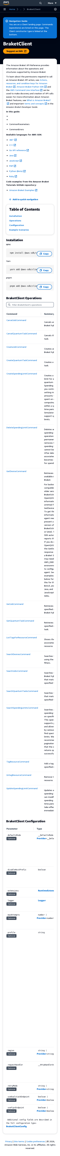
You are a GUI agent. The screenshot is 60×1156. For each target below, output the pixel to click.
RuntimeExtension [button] (47, 890)
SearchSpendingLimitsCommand (22, 707)
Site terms (19, 1141)
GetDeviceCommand (16, 471)
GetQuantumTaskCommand (20, 620)
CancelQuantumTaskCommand (21, 333)
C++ (11, 145)
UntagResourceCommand (18, 775)
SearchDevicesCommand (18, 654)
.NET (11, 139)
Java (11, 155)
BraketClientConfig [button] (16, 1126)
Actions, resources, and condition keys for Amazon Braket (26, 83)
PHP (11, 166)
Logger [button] (42, 900)
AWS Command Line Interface (24, 90)
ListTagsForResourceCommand (21, 637)
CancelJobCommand (16, 320)
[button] (40, 3)
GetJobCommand (14, 604)
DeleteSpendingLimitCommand (21, 427)
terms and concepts (34, 103)
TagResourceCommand (17, 761)
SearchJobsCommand (16, 671)
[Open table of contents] (55, 9)
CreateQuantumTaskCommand (21, 360)
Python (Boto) (16, 171)
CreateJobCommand (16, 347)
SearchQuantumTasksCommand (22, 691)
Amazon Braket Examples (21, 190)
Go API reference (17, 150)
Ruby (11, 176)
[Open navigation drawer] (4, 9)
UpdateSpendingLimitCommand (22, 788)
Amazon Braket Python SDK (30, 86)
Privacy (8, 1141)
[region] (30, 563)
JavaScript (14, 160)
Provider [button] (41, 838)
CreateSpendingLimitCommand (21, 373)
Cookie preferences (35, 1141)
